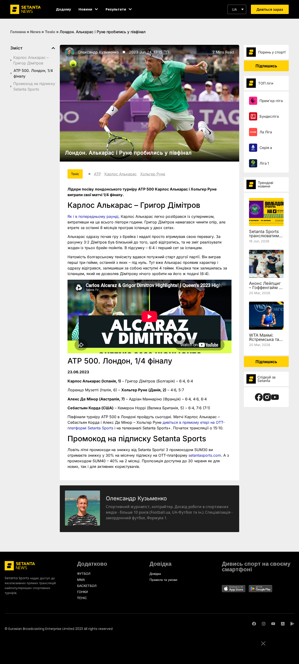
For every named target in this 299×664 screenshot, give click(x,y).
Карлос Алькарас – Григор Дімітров (31, 60)
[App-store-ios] (283, 624)
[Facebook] (254, 624)
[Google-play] (292, 624)
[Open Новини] (96, 9)
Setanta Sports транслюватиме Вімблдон (265, 235)
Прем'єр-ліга (271, 101)
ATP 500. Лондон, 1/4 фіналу (33, 73)
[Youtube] (273, 624)
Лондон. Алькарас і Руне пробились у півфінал (128, 153)
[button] (237, 9)
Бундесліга (269, 116)
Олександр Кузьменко (98, 52)
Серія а (266, 147)
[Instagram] (264, 624)
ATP (97, 174)
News (35, 31)
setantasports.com (205, 455)
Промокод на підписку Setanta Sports (34, 86)
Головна (18, 31)
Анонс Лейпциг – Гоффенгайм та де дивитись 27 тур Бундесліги (266, 289)
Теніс (50, 31)
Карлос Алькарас (120, 174)
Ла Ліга (266, 132)
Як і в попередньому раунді (93, 216)
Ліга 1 (264, 163)
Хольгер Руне (152, 174)
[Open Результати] (130, 9)
